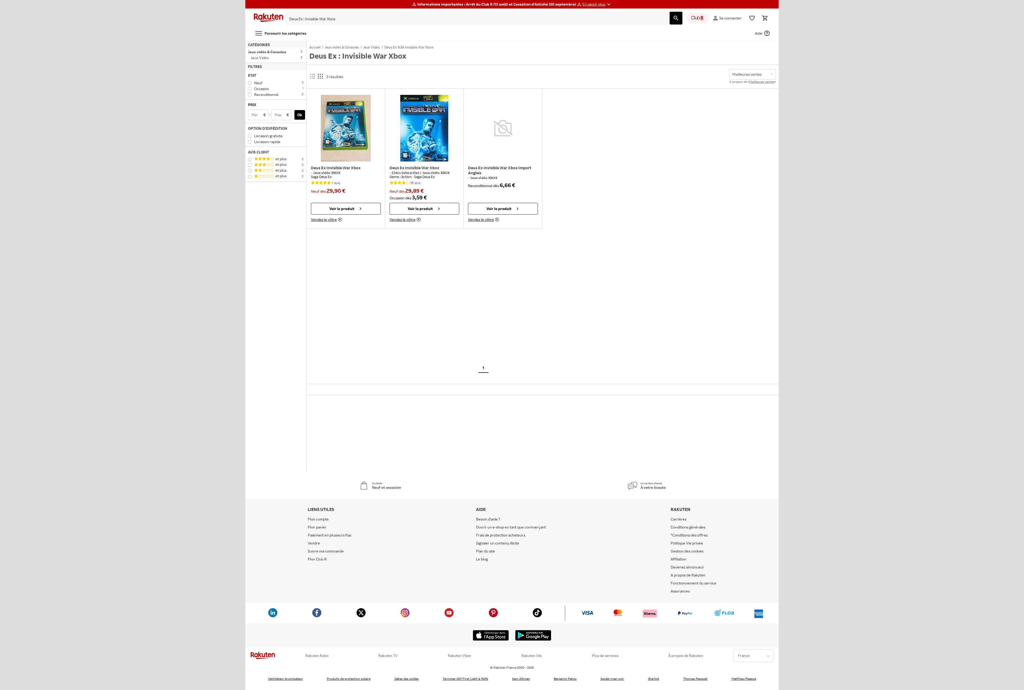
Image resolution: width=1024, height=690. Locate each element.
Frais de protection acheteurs (500, 535)
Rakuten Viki (531, 655)
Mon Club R (317, 559)
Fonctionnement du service (693, 583)
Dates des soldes (406, 679)
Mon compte (318, 519)
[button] (597, 4)
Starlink (653, 679)
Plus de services (605, 655)
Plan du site (485, 551)
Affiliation (678, 559)
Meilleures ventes (761, 82)
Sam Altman (521, 679)
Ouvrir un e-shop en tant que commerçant (511, 527)
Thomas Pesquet (695, 679)
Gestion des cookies (687, 551)
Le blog (482, 559)
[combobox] (472, 18)
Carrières (678, 519)
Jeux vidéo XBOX (326, 173)
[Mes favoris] (752, 18)
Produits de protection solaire (348, 679)
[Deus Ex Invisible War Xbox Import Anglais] (503, 128)
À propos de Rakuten (685, 655)
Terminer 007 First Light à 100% (465, 679)
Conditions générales (688, 527)
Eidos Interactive (406, 173)
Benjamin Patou (565, 679)
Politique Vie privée (687, 543)
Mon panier (317, 527)
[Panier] (764, 18)
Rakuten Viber (459, 655)
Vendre (314, 543)
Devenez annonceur (687, 567)
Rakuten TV (388, 655)
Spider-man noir (612, 679)
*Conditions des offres (689, 535)
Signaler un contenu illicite (497, 543)
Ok (299, 114)
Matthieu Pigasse (743, 679)
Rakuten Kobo (317, 655)
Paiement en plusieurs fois (329, 535)
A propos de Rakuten (688, 575)
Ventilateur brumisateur (285, 679)
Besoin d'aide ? (488, 519)
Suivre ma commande (326, 551)
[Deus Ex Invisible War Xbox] (346, 128)
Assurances (680, 591)
